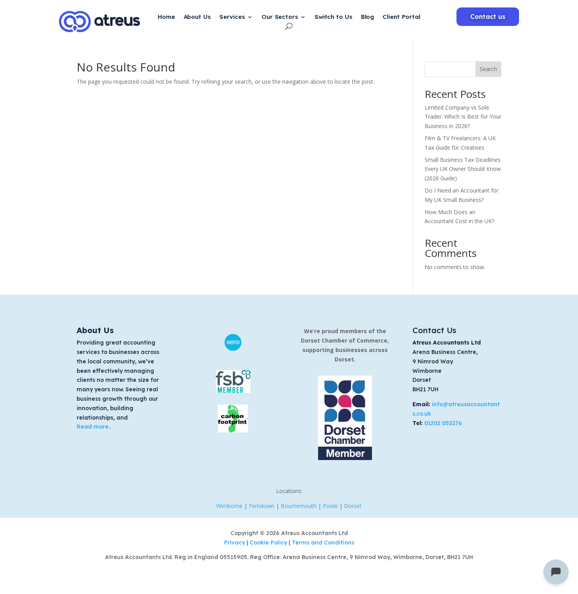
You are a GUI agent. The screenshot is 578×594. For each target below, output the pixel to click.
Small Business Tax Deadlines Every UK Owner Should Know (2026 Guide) (463, 169)
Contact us (487, 16)
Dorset (353, 506)
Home (166, 17)
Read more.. (94, 426)
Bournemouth (299, 506)
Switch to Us (333, 17)
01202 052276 (443, 423)
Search (488, 69)
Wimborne (229, 506)
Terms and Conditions (323, 542)
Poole (330, 506)
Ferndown (261, 506)
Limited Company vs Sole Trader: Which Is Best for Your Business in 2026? (463, 117)
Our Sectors (279, 17)
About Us (197, 17)
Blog (367, 17)
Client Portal (401, 17)
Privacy (235, 542)
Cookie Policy (269, 542)
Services (232, 17)
